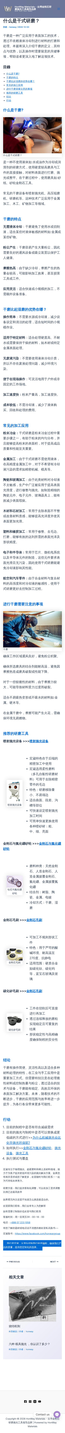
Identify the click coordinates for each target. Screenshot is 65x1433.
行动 (8, 100)
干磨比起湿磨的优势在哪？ (20, 81)
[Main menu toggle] (59, 9)
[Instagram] (30, 1401)
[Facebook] (25, 1401)
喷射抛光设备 (39, 741)
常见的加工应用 (14, 85)
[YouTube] (39, 1401)
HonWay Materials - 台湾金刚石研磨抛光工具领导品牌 (33, 8)
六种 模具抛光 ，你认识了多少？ (29, 1344)
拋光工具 (22, 1153)
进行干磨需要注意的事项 (19, 89)
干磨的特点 (12, 77)
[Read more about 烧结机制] (32, 1303)
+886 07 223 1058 (20, 1222)
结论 (8, 96)
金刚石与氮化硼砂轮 (37, 1148)
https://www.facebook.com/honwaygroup (37, 1233)
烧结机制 (14, 1326)
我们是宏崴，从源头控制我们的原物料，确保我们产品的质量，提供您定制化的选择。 (32, 1245)
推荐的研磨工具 (14, 92)
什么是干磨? (12, 73)
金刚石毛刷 (34, 920)
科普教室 (13, 1331)
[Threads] (34, 1401)
